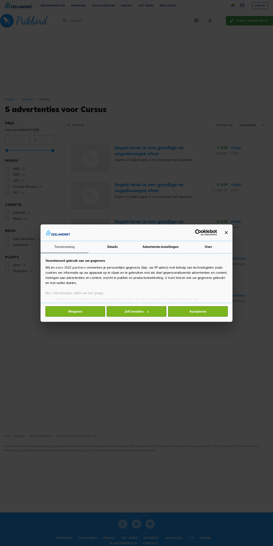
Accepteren (197, 311)
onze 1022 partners (70, 267)
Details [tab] (112, 246)
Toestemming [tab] (64, 246)
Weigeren (75, 311)
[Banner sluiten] (226, 232)
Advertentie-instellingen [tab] (160, 246)
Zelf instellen (134, 311)
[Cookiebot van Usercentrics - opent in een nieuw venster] (198, 232)
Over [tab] (208, 246)
